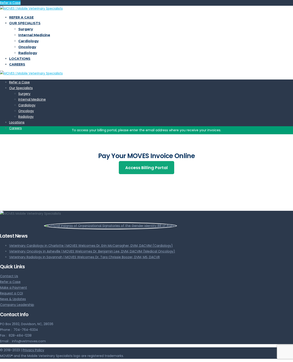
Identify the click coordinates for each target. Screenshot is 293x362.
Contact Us (9, 276)
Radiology (27, 53)
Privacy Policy (33, 350)
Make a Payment (13, 287)
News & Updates (13, 299)
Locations (19, 59)
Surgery (25, 29)
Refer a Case (10, 2)
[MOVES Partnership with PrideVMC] (88, 225)
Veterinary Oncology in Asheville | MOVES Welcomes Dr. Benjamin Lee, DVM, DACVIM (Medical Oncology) (92, 251)
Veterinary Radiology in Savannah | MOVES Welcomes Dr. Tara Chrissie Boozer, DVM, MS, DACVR (84, 257)
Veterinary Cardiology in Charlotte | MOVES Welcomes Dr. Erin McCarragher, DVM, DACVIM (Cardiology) (91, 245)
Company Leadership (17, 304)
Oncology (27, 47)
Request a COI (11, 293)
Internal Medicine (34, 35)
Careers (17, 64)
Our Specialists (25, 23)
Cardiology (28, 41)
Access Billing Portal (146, 167)
